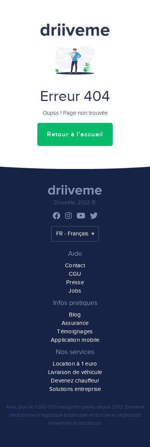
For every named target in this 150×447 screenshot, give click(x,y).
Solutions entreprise (75, 389)
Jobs (74, 291)
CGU (75, 274)
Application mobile (75, 340)
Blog (75, 314)
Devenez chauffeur (75, 380)
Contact (75, 265)
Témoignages (75, 331)
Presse (75, 282)
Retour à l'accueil (75, 134)
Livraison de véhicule (75, 372)
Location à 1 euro (75, 364)
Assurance (75, 323)
